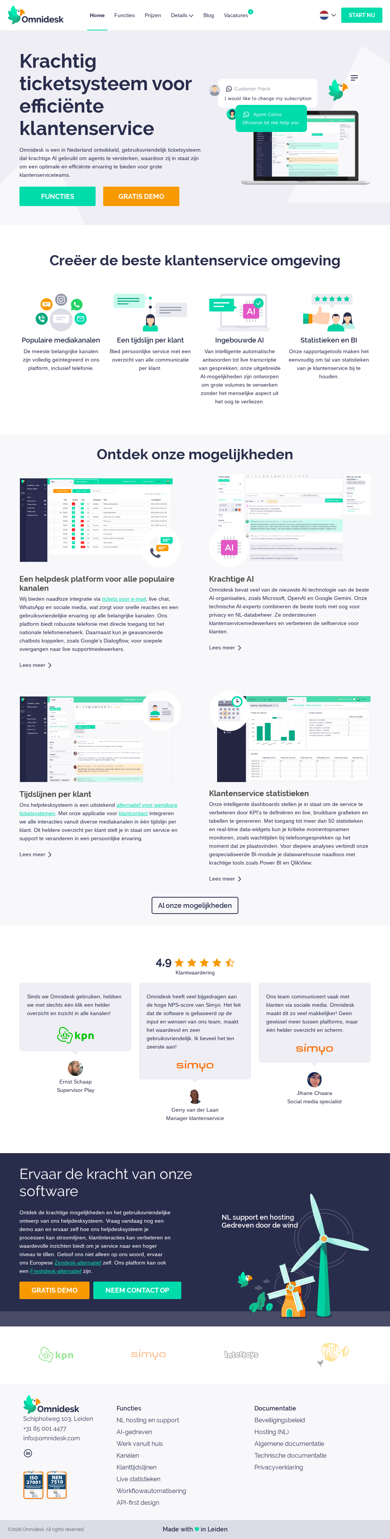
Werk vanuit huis (140, 1443)
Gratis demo (141, 196)
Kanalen (128, 1455)
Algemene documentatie (289, 1443)
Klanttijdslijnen (137, 1467)
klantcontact (133, 813)
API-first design (138, 1502)
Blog (208, 15)
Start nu (362, 15)
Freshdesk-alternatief (56, 1271)
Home (97, 15)
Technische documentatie (290, 1455)
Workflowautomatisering (151, 1491)
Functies (124, 15)
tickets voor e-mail (124, 599)
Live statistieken (138, 1479)
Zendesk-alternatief (77, 1263)
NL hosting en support (148, 1420)
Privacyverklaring (278, 1467)
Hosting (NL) (271, 1432)
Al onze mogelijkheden (195, 905)
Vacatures (236, 15)
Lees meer (32, 665)
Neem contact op (137, 1290)
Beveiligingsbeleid (279, 1420)
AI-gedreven (134, 1432)
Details (180, 15)
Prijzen (153, 15)
